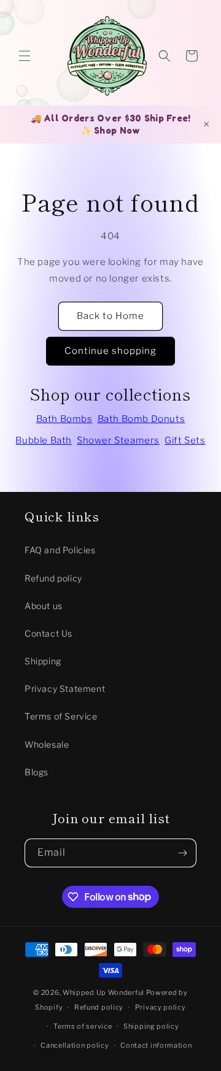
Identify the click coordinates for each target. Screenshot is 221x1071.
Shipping (43, 661)
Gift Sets (185, 440)
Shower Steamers (118, 440)
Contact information (156, 1045)
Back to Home (110, 315)
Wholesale (47, 744)
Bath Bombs (64, 418)
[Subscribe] (182, 853)
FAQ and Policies (60, 550)
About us (44, 606)
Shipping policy (151, 1026)
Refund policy (53, 578)
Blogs (36, 772)
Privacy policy (160, 1007)
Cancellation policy (75, 1045)
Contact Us (48, 633)
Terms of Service (61, 716)
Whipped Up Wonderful (103, 992)
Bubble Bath (43, 440)
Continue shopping (110, 350)
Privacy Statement (65, 688)
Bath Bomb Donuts (141, 418)
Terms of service (82, 1026)
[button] (24, 55)
